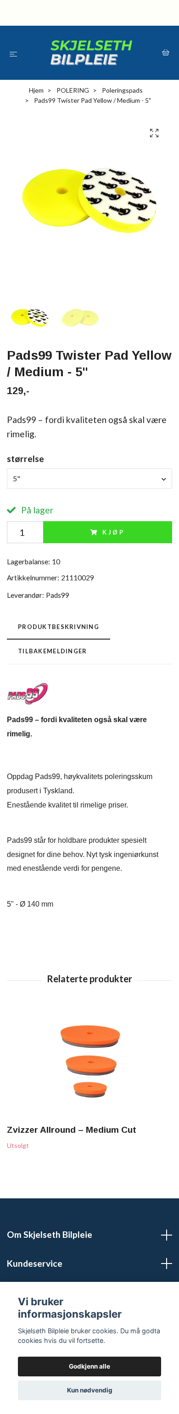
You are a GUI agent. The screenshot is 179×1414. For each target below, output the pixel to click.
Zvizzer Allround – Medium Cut (71, 1130)
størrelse (25, 458)
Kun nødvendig (89, 1390)
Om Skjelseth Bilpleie (49, 1234)
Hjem (36, 90)
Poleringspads (122, 90)
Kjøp (113, 532)
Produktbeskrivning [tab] (58, 626)
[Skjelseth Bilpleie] (91, 52)
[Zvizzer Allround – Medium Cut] (89, 1063)
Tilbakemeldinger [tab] (52, 651)
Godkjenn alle (89, 1366)
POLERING (72, 90)
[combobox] (89, 478)
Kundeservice (34, 1263)
